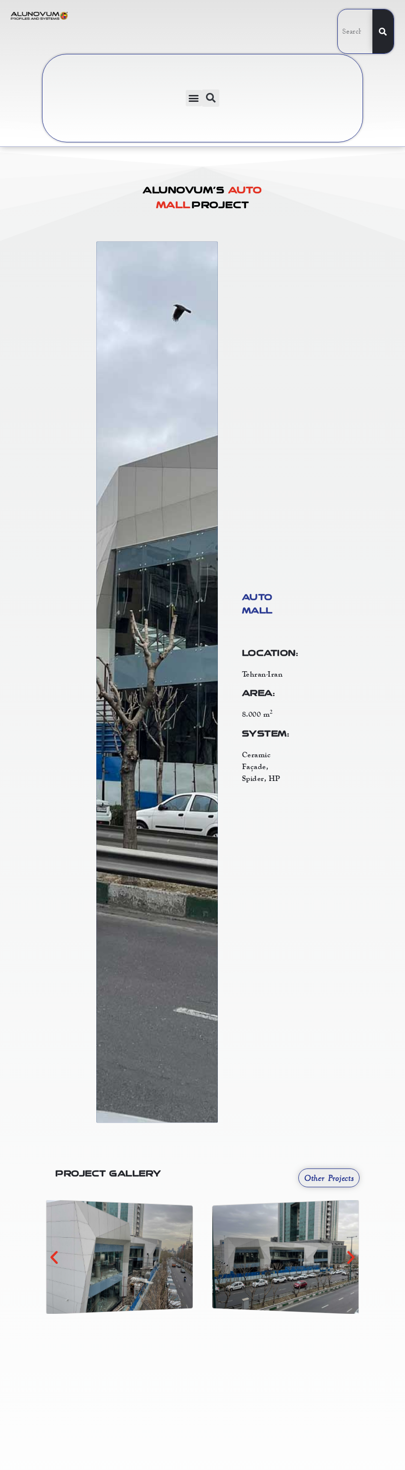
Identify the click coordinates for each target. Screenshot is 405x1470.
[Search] (383, 31)
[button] (194, 98)
